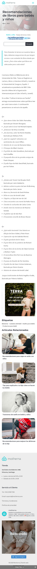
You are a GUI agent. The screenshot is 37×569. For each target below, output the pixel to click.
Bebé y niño (10, 35)
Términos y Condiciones (9, 501)
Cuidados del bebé (15, 324)
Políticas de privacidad (9, 505)
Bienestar (5, 324)
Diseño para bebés (29, 324)
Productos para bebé (10, 326)
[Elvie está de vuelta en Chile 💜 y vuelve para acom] (18, 537)
